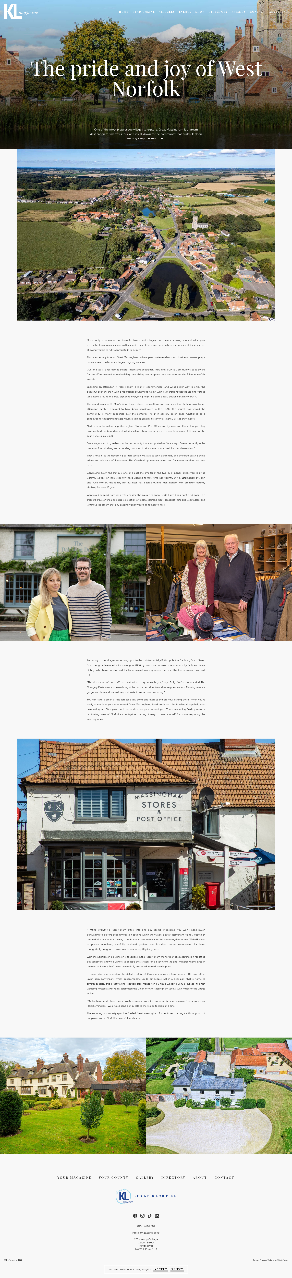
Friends (239, 11)
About (200, 1177)
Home (124, 11)
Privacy (263, 1260)
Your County (114, 1177)
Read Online (144, 11)
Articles (167, 11)
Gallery (145, 1177)
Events (185, 11)
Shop (200, 11)
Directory (218, 11)
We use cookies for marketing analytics (130, 1269)
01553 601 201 (146, 1226)
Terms (255, 1260)
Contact (257, 11)
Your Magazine (74, 1177)
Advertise (278, 11)
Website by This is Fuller (277, 1260)
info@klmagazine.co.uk (146, 1232)
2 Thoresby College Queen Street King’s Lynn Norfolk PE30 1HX (146, 1244)
